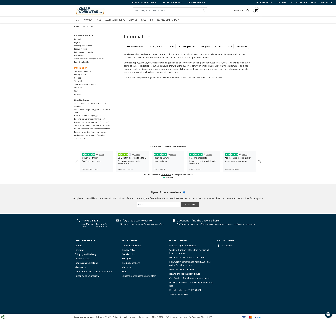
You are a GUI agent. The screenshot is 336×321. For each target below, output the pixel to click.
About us (78, 87)
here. (220, 77)
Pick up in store (80, 49)
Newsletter (78, 94)
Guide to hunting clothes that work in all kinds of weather (189, 251)
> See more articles (178, 294)
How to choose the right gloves (87, 115)
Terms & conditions (82, 71)
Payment (78, 42)
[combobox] (170, 10)
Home (76, 26)
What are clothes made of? (182, 269)
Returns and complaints (84, 52)
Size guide (78, 81)
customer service (195, 77)
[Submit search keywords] (203, 10)
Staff (76, 91)
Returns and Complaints (87, 262)
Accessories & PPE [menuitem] (115, 19)
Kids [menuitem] (99, 19)
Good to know (81, 100)
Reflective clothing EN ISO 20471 (185, 290)
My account (79, 55)
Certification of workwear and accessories (92, 125)
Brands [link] (133, 19)
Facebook (227, 245)
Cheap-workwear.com (84, 317)
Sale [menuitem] (143, 19)
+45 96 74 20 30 (90, 220)
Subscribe (190, 204)
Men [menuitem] (77, 19)
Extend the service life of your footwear (91, 132)
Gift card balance (299, 2)
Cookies (77, 78)
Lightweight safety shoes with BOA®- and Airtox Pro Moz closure (190, 263)
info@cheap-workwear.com (137, 220)
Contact (77, 39)
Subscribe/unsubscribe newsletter (139, 275)
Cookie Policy (128, 254)
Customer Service (264, 2)
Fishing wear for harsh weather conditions (92, 128)
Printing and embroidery (87, 275)
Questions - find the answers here (198, 220)
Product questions (131, 262)
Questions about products (85, 84)
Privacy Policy (80, 74)
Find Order (281, 2)
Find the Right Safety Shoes (182, 245)
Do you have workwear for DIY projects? (91, 122)
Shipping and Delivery (83, 45)
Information (88, 26)
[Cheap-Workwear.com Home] (90, 10)
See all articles (82, 138)
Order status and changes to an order (90, 58)
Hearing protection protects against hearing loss (191, 284)
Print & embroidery (196, 2)
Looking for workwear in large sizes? (89, 119)
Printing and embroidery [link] (164, 19)
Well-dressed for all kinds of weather (89, 135)
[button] (328, 314)
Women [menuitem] (88, 19)
